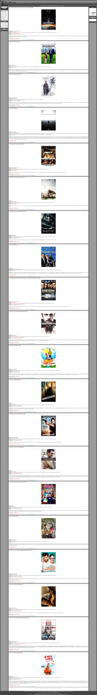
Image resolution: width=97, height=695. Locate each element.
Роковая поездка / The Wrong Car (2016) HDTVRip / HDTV (17, 211)
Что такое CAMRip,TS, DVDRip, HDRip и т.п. (4, 23)
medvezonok (12, 39)
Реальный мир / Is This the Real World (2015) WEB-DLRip (17, 177)
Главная (42, 5)
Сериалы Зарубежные (4, 14)
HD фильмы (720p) (3, 16)
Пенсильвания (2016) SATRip (13, 108)
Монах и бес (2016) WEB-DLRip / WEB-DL (15, 74)
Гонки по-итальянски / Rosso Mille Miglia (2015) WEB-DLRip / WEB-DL (19, 617)
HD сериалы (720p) (3, 17)
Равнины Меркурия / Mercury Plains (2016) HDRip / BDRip (17, 413)
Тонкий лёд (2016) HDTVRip (13, 244)
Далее (60, 688)
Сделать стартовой (50, 5)
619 (53, 688)
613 (42, 688)
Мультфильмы (3, 18)
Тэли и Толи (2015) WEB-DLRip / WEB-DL (15, 345)
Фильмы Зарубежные (4, 12)
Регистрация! (93, 14)
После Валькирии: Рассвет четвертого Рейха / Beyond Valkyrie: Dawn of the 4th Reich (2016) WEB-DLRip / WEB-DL (24, 278)
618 (51, 688)
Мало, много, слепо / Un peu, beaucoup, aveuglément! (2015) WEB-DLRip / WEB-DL (20, 550)
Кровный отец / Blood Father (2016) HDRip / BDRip (16, 584)
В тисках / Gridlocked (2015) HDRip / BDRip (15, 379)
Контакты (62, 5)
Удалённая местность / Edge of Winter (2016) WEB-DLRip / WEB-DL (18, 311)
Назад (36, 688)
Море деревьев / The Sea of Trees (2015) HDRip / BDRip (16, 447)
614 (44, 688)
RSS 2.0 (45, 5)
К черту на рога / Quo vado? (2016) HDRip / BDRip (16, 652)
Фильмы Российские (4, 13)
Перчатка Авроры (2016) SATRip (13, 516)
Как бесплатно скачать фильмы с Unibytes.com (4, 27)
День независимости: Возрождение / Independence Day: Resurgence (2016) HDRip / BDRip (21, 7)
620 (55, 688)
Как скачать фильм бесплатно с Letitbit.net (4, 25)
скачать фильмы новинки (55, 694)
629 (58, 688)
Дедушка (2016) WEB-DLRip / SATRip (14, 41)
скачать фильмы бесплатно (37, 694)
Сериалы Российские (4, 15)
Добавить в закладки (57, 5)
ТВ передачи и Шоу (3, 19)
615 (46, 688)
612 (41, 688)
